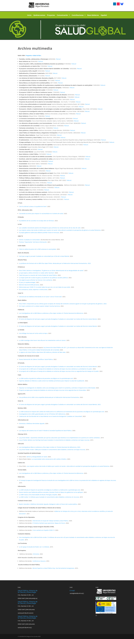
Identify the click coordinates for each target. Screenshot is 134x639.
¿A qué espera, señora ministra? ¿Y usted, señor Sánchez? (36, 273)
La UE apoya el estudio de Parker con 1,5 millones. (34, 547)
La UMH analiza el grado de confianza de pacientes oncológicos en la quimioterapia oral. (46, 378)
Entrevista (36, 554)
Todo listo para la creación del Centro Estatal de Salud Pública (38, 275)
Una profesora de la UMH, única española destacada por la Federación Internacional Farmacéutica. (49, 397)
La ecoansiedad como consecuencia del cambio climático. (49, 459)
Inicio (29, 15)
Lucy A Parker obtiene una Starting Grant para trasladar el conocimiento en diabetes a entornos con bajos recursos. (54, 440)
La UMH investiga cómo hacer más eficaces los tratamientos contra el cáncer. (42, 340)
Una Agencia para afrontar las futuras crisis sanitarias (35, 280)
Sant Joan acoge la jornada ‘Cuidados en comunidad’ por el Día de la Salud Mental (44, 256)
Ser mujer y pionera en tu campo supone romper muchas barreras (39, 306)
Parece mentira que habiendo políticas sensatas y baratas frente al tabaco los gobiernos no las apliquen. (51, 492)
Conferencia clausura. (39, 561)
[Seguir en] (121, 3)
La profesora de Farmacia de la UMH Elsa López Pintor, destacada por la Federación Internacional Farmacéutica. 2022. (55, 263)
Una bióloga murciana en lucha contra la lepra (33, 333)
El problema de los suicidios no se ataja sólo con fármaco (36, 221)
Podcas (66, 125)
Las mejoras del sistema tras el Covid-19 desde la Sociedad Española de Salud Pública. (45, 430)
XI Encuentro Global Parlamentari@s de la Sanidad (43, 350)
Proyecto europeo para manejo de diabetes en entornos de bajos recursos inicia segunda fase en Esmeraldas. (53, 390)
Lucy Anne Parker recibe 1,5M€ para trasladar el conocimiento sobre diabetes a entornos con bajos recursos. (52, 449)
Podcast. (72, 87)
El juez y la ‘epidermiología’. (27, 282)
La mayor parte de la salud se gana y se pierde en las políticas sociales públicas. (43, 277)
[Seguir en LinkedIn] (114, 3)
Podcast (58, 59)
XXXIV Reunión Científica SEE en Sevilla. (30, 557)
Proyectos (51, 15)
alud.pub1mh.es (24, 613)
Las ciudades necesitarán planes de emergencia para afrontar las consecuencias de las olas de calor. (50, 228)
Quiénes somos (39, 15)
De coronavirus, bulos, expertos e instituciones (33, 289)
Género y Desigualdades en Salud (37, 457)
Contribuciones (77, 15)
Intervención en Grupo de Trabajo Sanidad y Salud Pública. (50, 521)
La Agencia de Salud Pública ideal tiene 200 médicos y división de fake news (42, 352)
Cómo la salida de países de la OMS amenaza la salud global (37, 249)
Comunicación (62, 15)
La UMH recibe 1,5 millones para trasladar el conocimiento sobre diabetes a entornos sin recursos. (49, 497)
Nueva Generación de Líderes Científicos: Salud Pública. (36, 359)
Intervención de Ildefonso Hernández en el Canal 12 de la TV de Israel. (40, 297)
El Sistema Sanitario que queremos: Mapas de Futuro (49, 523)
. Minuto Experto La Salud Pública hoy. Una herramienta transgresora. (53, 568)
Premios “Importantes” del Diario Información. (33, 242)
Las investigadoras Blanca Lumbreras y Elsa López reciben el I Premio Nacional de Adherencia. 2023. (49, 447)
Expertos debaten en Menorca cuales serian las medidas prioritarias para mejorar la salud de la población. (52, 381)
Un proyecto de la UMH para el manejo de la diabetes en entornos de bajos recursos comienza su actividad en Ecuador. (56, 369)
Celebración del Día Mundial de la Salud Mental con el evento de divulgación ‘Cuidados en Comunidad (50, 416)
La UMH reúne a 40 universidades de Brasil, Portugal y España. (38, 495)
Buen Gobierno (93, 15)
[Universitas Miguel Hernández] (38, 8)
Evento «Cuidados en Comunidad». (29, 240)
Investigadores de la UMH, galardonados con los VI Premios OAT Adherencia (42, 414)
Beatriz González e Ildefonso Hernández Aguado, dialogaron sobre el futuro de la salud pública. (48, 504)
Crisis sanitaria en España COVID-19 (44, 530)
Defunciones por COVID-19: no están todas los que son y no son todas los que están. (45, 287)
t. (68, 125)
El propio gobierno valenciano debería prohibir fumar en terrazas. (39, 232)
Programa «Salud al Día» (33, 55)
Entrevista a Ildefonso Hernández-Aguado (31, 423)
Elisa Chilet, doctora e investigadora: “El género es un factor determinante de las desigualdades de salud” (51, 270)
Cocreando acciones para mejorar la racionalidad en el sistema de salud (41, 213)
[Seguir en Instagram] (118, 3)
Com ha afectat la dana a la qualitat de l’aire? (33, 206)
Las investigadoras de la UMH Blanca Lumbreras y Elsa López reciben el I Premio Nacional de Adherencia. (51, 313)
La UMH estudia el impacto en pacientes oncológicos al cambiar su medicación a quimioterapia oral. (49, 490)
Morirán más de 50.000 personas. (29, 285)
